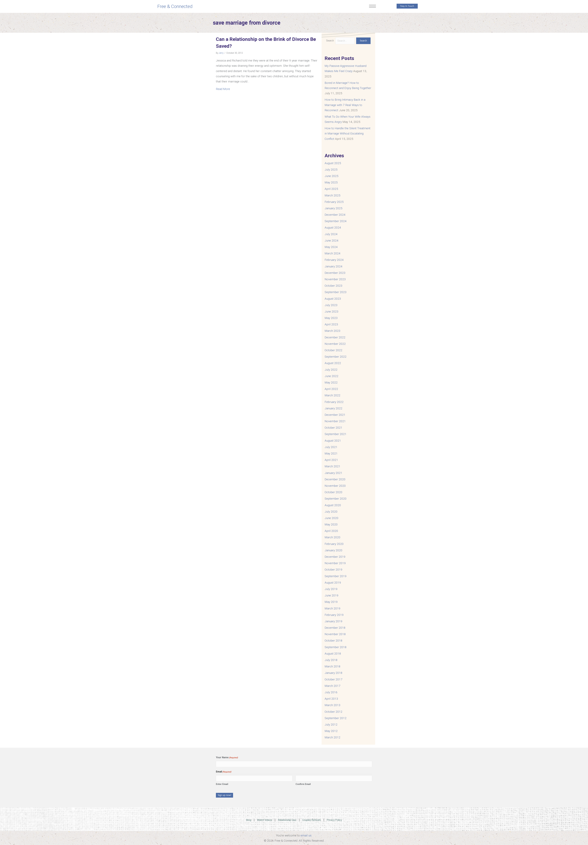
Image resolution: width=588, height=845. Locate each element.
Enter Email (222, 784)
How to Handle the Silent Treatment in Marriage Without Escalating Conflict (347, 133)
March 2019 (332, 608)
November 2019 (335, 563)
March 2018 (332, 666)
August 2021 (333, 440)
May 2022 (331, 382)
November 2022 (335, 344)
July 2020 (331, 511)
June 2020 (331, 518)
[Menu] (372, 6)
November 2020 (335, 486)
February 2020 (334, 544)
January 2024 (333, 266)
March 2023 (332, 331)
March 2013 (332, 705)
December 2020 (335, 479)
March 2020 (332, 537)
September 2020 (336, 498)
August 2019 (333, 582)
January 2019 (333, 621)
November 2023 (335, 279)
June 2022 (331, 376)
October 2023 (333, 285)
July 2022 (331, 369)
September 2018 (336, 647)
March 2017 (332, 686)
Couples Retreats (311, 820)
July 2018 (331, 660)
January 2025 (333, 208)
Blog (248, 820)
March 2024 (332, 253)
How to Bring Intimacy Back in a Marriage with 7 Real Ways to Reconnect (345, 105)
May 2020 (331, 524)
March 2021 (332, 466)
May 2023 (331, 318)
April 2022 (331, 389)
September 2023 (336, 292)
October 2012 (333, 711)
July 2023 (331, 305)
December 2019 (335, 556)
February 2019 (334, 615)
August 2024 (333, 227)
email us (306, 835)
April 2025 (331, 189)
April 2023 (331, 324)
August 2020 (333, 505)
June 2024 (331, 240)
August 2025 (333, 163)
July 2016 (331, 692)
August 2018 (333, 653)
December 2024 (335, 214)
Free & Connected (174, 6)
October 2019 (333, 569)
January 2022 (333, 408)
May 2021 (331, 453)
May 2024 (331, 247)
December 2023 (335, 273)
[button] (363, 40)
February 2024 (334, 260)
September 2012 (336, 718)
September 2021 (336, 434)
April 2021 (331, 460)
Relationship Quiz (287, 820)
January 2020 (333, 550)
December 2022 (335, 337)
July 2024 (331, 234)
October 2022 (333, 350)
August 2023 (333, 298)
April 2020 (331, 531)
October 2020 (333, 492)
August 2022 (333, 363)
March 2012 (332, 737)
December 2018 (335, 627)
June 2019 (331, 595)
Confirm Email (303, 784)
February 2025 (334, 202)
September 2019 (336, 576)
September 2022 (336, 356)
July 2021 (331, 447)
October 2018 (333, 640)
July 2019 (331, 589)
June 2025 (331, 176)
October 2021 (333, 427)
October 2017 (333, 679)
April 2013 (331, 698)
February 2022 (334, 402)
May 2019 (331, 602)
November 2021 (335, 421)
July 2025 (331, 169)
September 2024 (336, 221)
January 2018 (333, 673)
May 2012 (331, 731)
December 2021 (335, 415)
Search (330, 40)
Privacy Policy (334, 820)
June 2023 (331, 311)
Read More (223, 89)
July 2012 (331, 724)
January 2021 (333, 473)
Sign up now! (224, 795)
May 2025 (331, 182)
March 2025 (332, 195)
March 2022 (332, 395)
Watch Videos (264, 820)
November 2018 (335, 634)
